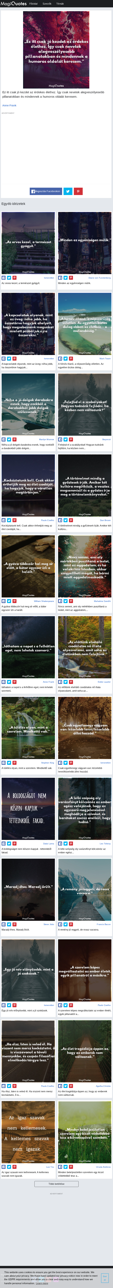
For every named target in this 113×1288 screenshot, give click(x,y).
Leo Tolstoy (105, 843)
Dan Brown (105, 520)
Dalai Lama (48, 843)
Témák (60, 4)
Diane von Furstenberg (100, 278)
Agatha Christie (103, 1086)
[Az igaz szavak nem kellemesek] (28, 1132)
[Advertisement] (56, 149)
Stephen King (47, 763)
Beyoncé (106, 439)
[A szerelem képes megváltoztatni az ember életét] (84, 970)
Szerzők (47, 4)
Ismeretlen (49, 278)
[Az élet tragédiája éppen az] (84, 1051)
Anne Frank (9, 105)
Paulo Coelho (47, 520)
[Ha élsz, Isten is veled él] (28, 1051)
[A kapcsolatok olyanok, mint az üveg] (28, 324)
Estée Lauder (104, 682)
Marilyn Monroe (46, 439)
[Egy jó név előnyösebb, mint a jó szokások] (28, 970)
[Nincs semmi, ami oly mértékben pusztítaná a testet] (84, 566)
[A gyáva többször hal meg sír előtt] (28, 566)
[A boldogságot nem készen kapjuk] (28, 809)
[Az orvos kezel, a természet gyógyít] (28, 243)
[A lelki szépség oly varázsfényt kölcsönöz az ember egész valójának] (84, 809)
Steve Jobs (49, 924)
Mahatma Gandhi (102, 601)
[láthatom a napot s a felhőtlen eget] (28, 647)
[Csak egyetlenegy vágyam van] (84, 728)
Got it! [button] (105, 1278)
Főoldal (33, 4)
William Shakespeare (44, 601)
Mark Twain (105, 358)
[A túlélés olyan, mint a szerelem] (28, 728)
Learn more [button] (42, 1283)
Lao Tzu (50, 1167)
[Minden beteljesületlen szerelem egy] (84, 1132)
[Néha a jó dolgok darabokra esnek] (28, 405)
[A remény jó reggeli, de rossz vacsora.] (84, 890)
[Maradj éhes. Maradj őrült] (28, 890)
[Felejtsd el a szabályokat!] (84, 405)
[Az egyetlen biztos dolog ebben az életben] (84, 324)
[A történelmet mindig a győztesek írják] (84, 485)
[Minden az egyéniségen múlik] (84, 243)
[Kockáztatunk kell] (28, 485)
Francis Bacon (104, 924)
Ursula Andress (103, 1167)
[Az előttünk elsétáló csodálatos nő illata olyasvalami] (84, 647)
